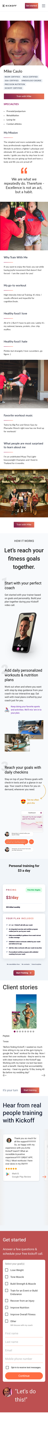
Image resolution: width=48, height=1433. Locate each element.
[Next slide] (43, 1075)
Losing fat (11, 120)
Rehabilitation (13, 116)
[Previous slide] (5, 1075)
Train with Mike (24, 96)
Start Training (22, 972)
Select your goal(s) (14, 1264)
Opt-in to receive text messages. (26, 1367)
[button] (14, 1031)
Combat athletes (14, 124)
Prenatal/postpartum (16, 111)
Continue (24, 1376)
